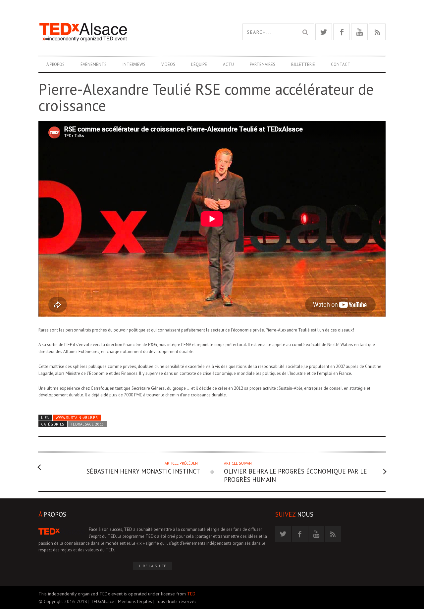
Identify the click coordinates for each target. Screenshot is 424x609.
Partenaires (262, 64)
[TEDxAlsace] (125, 31)
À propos (55, 64)
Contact (340, 64)
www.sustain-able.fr (77, 417)
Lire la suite (152, 565)
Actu (228, 64)
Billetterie (303, 64)
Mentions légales (135, 601)
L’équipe (199, 64)
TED (191, 594)
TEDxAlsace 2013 (87, 424)
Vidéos (168, 64)
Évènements (93, 64)
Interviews (134, 64)
